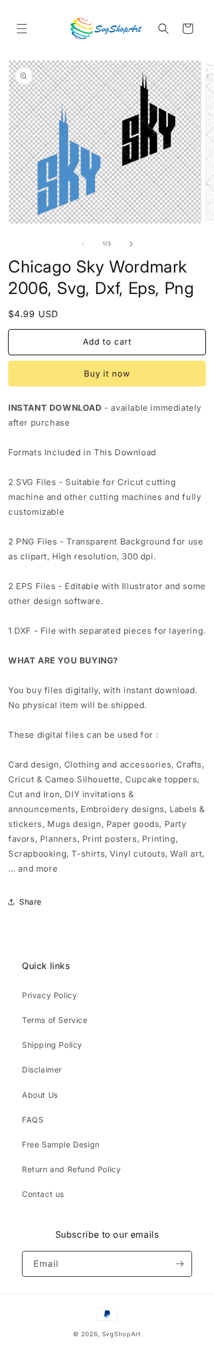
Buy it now (107, 373)
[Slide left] (83, 244)
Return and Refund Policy (71, 1169)
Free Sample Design (61, 1144)
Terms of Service (55, 1020)
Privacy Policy (49, 995)
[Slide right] (131, 244)
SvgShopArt (121, 1334)
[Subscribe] (179, 1264)
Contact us (43, 1194)
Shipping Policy (52, 1044)
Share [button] (30, 901)
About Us (40, 1094)
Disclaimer (42, 1069)
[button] (22, 29)
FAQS (32, 1119)
